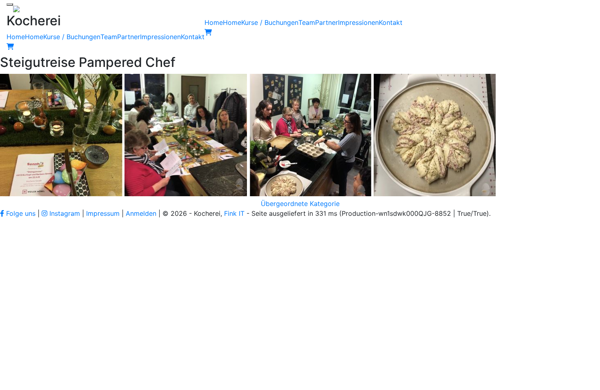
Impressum (103, 213)
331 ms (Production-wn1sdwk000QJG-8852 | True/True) (402, 213)
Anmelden (141, 213)
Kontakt (192, 37)
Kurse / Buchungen (71, 37)
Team (108, 37)
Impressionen (160, 37)
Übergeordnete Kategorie (300, 203)
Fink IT (234, 213)
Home (16, 37)
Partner (128, 37)
